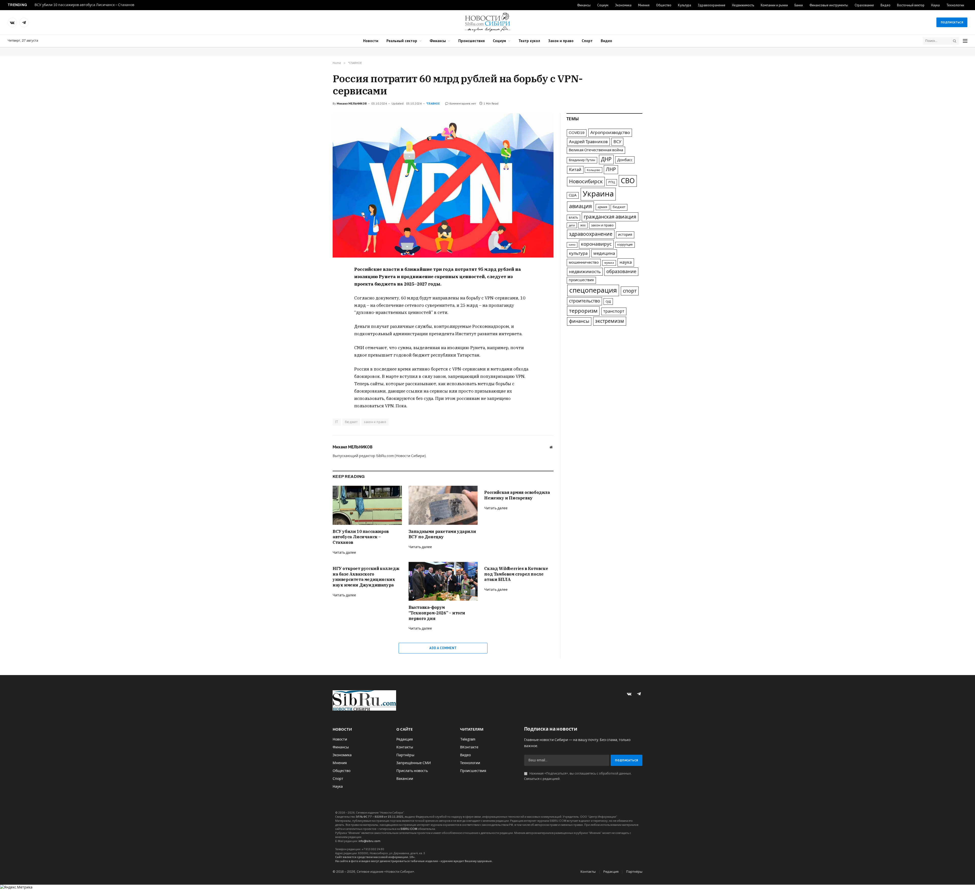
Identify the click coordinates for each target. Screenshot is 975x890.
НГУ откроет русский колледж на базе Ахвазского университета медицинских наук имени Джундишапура (366, 576)
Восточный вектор (910, 5)
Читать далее (344, 553)
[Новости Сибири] (487, 22)
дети (572, 225)
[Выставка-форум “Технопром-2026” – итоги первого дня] (443, 581)
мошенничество (584, 262)
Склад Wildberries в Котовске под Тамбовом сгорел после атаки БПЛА (516, 574)
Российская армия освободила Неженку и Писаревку (517, 495)
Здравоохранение (711, 5)
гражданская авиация (610, 217)
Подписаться (952, 22)
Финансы (584, 5)
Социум (602, 5)
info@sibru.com (369, 841)
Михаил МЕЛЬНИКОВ (352, 103)
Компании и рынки (774, 5)
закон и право (375, 422)
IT (336, 422)
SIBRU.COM (408, 828)
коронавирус (596, 244)
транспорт (613, 311)
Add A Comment (443, 648)
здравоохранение (590, 234)
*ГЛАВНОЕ (433, 103)
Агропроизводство (610, 132)
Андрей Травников (588, 141)
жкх (583, 225)
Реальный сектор (401, 40)
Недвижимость (743, 5)
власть (573, 217)
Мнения (643, 5)
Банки (798, 5)
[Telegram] (314, 293)
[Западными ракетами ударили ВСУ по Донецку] (443, 505)
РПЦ (611, 182)
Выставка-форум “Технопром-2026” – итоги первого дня (437, 613)
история (625, 235)
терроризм (583, 311)
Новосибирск (586, 181)
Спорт (587, 40)
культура (578, 253)
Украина (598, 194)
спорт (630, 291)
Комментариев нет (462, 103)
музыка (609, 262)
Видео (885, 5)
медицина (604, 253)
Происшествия (471, 40)
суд (608, 301)
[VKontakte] (314, 282)
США (573, 195)
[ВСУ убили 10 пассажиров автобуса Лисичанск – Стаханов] (367, 505)
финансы (579, 321)
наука (626, 262)
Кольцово (593, 170)
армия (602, 207)
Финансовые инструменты (828, 5)
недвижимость (585, 271)
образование (621, 271)
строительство (584, 301)
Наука (935, 5)
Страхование (864, 5)
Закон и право (561, 40)
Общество (663, 5)
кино (572, 244)
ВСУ (617, 141)
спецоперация (593, 290)
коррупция (625, 244)
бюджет (351, 422)
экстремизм (609, 321)
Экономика (623, 5)
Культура (684, 5)
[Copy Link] (314, 305)
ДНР (606, 159)
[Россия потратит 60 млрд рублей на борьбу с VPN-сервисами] (443, 185)
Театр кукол (529, 40)
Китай (575, 169)
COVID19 (576, 133)
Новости (370, 40)
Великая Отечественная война (596, 150)
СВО (628, 181)
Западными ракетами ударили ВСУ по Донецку (442, 534)
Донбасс (624, 160)
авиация (580, 206)
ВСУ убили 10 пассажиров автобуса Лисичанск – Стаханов (84, 5)
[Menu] (965, 41)
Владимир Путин (582, 160)
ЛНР (611, 169)
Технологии (955, 5)
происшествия (581, 280)
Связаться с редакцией (542, 779)
